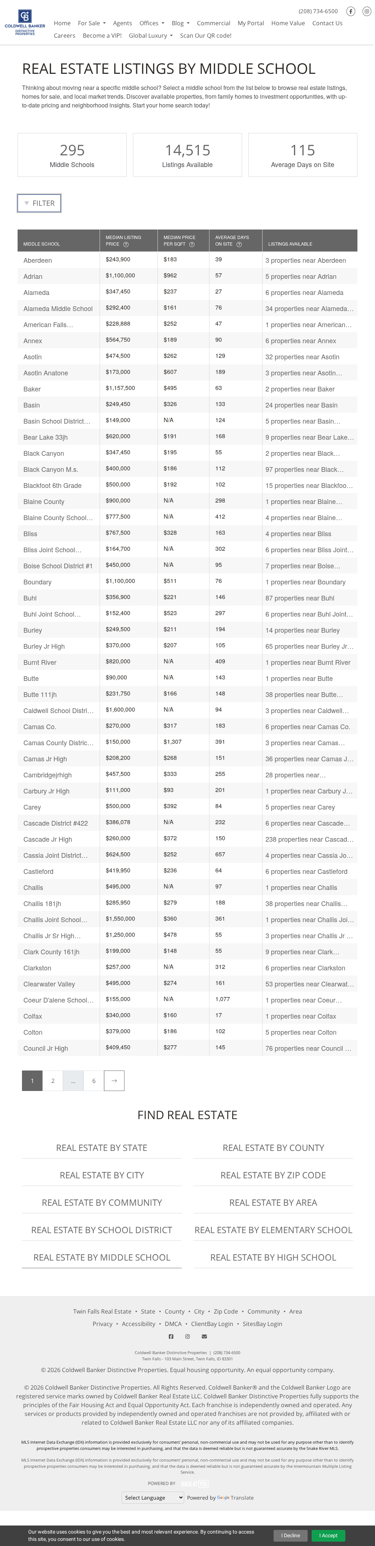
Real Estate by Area (273, 1202)
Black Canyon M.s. (50, 469)
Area (295, 1311)
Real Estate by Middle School (101, 1257)
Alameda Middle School (58, 308)
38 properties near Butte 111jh (301, 694)
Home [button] (62, 23)
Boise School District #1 (58, 565)
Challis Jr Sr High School (48, 935)
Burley (32, 629)
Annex (32, 340)
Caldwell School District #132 (57, 710)
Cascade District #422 (55, 822)
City (199, 1311)
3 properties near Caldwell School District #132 (304, 710)
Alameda (36, 292)
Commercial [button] (213, 23)
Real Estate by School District (101, 1230)
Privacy (102, 1324)
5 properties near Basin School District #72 (300, 421)
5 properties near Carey (300, 806)
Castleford (38, 871)
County (175, 1311)
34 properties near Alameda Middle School (306, 308)
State (148, 1311)
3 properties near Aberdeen (306, 260)
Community (264, 1311)
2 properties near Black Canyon (300, 453)
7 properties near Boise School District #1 (300, 566)
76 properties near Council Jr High (308, 1048)
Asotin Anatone (45, 372)
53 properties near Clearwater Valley (309, 984)
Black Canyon (43, 453)
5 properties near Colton (301, 1032)
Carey (32, 806)
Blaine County (43, 501)
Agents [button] (122, 23)
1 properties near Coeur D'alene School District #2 (303, 1000)
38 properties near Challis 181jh (303, 903)
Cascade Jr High (47, 839)
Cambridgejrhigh (47, 774)
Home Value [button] (288, 23)
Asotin (32, 356)
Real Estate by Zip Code (273, 1175)
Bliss (30, 533)
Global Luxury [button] (148, 35)
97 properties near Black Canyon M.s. (301, 469)
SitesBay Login (262, 1324)
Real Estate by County (273, 1147)
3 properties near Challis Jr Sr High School (309, 935)
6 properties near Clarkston (305, 967)
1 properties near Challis (301, 887)
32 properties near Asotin (302, 356)
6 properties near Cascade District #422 (305, 823)
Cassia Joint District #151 (52, 855)
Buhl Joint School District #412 (48, 614)
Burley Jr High (44, 646)
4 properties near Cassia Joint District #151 (309, 855)
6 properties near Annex (301, 340)
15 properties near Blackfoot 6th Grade (307, 485)
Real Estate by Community (102, 1202)
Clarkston (37, 967)
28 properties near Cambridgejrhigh (292, 775)
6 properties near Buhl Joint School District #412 (306, 614)
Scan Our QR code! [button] (205, 35)
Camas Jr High (45, 758)
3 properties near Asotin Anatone (301, 373)
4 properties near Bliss (298, 533)
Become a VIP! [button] (102, 35)
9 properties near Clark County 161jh (299, 951)
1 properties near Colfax (301, 1015)
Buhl (30, 597)
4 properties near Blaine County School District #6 (302, 517)
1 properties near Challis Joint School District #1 (309, 919)
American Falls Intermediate (45, 324)
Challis (33, 887)
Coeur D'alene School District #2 (55, 1000)
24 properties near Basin (302, 404)
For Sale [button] (89, 23)
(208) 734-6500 (318, 11)
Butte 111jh (40, 694)
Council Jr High (45, 1048)
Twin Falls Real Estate (102, 1311)
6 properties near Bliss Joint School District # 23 (306, 549)
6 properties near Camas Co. (308, 726)
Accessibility (138, 1324)
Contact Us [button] (327, 23)
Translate (242, 1497)
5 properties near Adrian (301, 276)
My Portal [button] (251, 23)
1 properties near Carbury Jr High (307, 791)
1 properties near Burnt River (308, 662)
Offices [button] (150, 23)
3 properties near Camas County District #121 (302, 742)
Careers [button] (64, 35)
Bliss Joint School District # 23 (49, 549)
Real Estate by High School (273, 1257)
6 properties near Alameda (305, 292)
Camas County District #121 (56, 742)
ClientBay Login (212, 1324)
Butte (31, 678)
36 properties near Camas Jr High (307, 758)
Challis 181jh (42, 903)
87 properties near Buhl (300, 597)
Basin (31, 404)
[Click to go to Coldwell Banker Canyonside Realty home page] (25, 21)
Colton (32, 1032)
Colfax (32, 1015)
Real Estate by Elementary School (273, 1230)
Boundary (37, 581)
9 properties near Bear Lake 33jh (307, 437)
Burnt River (39, 662)
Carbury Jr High (46, 790)
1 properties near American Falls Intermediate (305, 324)
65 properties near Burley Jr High (306, 646)
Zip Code (226, 1311)
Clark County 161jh (51, 951)
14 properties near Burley (303, 629)
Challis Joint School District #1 (52, 919)
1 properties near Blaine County (301, 501)
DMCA (173, 1324)
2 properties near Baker (300, 388)
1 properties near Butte (299, 678)
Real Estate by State (101, 1147)
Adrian (32, 276)
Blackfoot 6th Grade (52, 485)
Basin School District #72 (53, 421)
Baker (32, 388)
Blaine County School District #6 (54, 517)
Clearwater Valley (49, 983)
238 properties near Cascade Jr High (308, 839)
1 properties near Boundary (306, 581)
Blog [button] (178, 23)
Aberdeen (37, 260)
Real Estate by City (102, 1175)
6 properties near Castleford (307, 871)
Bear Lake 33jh (45, 437)
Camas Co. (39, 726)
